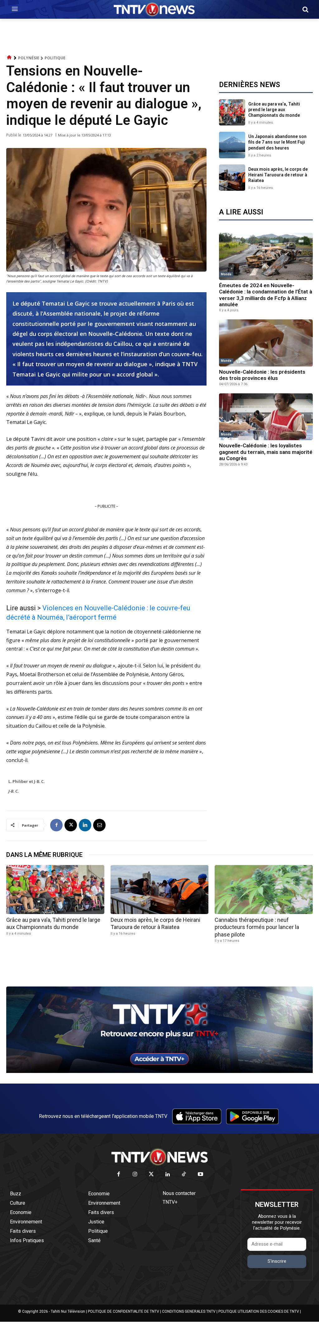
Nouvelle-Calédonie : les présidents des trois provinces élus (262, 375)
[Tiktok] (184, 1174)
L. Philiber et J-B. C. (26, 781)
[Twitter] (151, 1174)
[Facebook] (56, 825)
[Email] (99, 825)
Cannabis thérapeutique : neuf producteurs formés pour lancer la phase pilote (257, 927)
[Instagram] (135, 1174)
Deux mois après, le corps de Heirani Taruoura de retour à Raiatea (278, 175)
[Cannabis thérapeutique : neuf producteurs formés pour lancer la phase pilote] (264, 889)
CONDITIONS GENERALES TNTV (189, 1311)
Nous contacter (179, 1193)
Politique (55, 58)
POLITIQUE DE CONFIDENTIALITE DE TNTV (123, 1311)
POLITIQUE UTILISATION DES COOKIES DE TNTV (258, 1311)
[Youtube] (200, 1174)
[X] (70, 825)
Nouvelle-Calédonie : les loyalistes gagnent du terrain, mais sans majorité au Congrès (265, 451)
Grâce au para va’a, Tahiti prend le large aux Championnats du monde (274, 109)
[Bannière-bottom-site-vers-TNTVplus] (159, 1071)
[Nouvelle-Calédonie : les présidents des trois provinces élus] (266, 342)
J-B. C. (13, 791)
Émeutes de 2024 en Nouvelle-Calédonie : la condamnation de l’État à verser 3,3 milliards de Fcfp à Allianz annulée (265, 294)
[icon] (9, 58)
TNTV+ (170, 1202)
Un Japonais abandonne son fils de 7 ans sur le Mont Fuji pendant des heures (277, 142)
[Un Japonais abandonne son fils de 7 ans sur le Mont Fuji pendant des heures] (232, 145)
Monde (226, 274)
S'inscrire (277, 1261)
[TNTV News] (159, 1157)
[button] (305, 9)
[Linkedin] (85, 825)
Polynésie (28, 58)
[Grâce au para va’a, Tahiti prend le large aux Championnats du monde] (232, 112)
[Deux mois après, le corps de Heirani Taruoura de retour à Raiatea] (232, 178)
